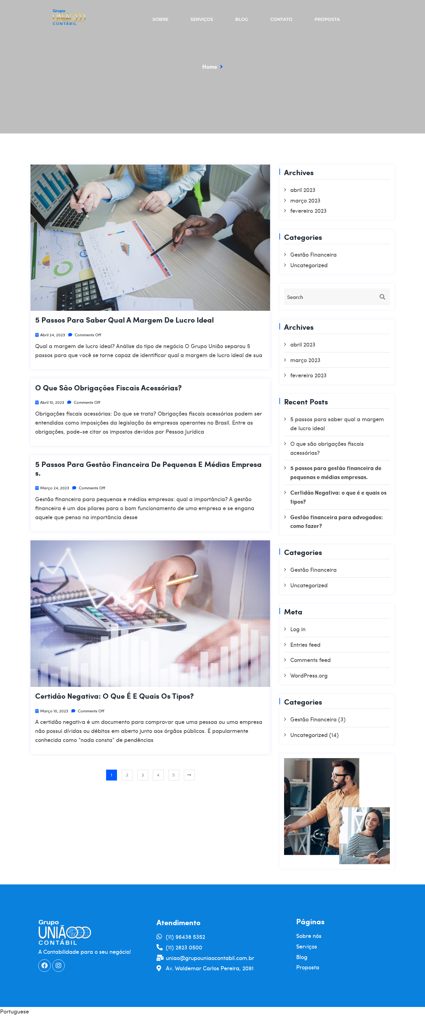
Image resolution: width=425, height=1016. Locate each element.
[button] (212, 1011)
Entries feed (305, 644)
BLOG (241, 19)
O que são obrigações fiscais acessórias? (108, 387)
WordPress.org (309, 675)
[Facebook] (44, 965)
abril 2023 (302, 189)
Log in (298, 629)
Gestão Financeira (313, 254)
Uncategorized (309, 265)
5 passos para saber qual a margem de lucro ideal (124, 319)
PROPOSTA (327, 19)
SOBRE (160, 19)
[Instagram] (58, 965)
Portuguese (14, 1011)
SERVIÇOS (201, 19)
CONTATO (281, 19)
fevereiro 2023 (308, 210)
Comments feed (310, 660)
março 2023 (305, 200)
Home (209, 66)
